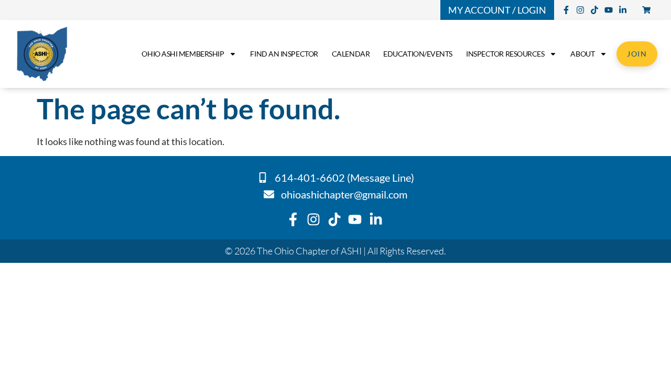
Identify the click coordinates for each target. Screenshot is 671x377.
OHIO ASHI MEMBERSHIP (183, 53)
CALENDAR (351, 53)
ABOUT (582, 53)
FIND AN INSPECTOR (284, 53)
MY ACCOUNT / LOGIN (497, 10)
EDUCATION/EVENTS (417, 53)
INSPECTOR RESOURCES (505, 53)
